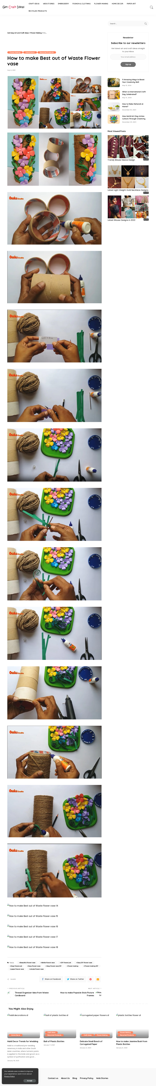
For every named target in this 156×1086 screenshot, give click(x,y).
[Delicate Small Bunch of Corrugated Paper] (96, 1026)
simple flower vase (37, 969)
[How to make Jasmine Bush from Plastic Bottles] (132, 1026)
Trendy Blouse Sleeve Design (121, 160)
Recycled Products (47, 52)
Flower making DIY (91, 966)
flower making (73, 966)
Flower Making (15, 52)
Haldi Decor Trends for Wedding (22, 1041)
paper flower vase (17, 969)
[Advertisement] (75, 33)
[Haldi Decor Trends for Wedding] (23, 1026)
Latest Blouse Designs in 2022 (121, 220)
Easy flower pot (16, 966)
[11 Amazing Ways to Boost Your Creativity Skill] (114, 82)
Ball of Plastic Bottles (54, 1041)
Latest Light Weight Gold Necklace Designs (128, 190)
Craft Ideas (51, 1032)
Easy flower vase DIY (54, 966)
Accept (29, 1081)
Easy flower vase (34, 966)
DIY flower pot (66, 962)
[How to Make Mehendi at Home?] (114, 107)
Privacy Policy (9, 1076)
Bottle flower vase (48, 962)
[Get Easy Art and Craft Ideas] (13, 7)
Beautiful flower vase (27, 962)
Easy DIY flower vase (84, 962)
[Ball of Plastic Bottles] (60, 1026)
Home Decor (30, 52)
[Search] (152, 7)
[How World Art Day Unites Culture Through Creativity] (114, 119)
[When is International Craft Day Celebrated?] (114, 94)
